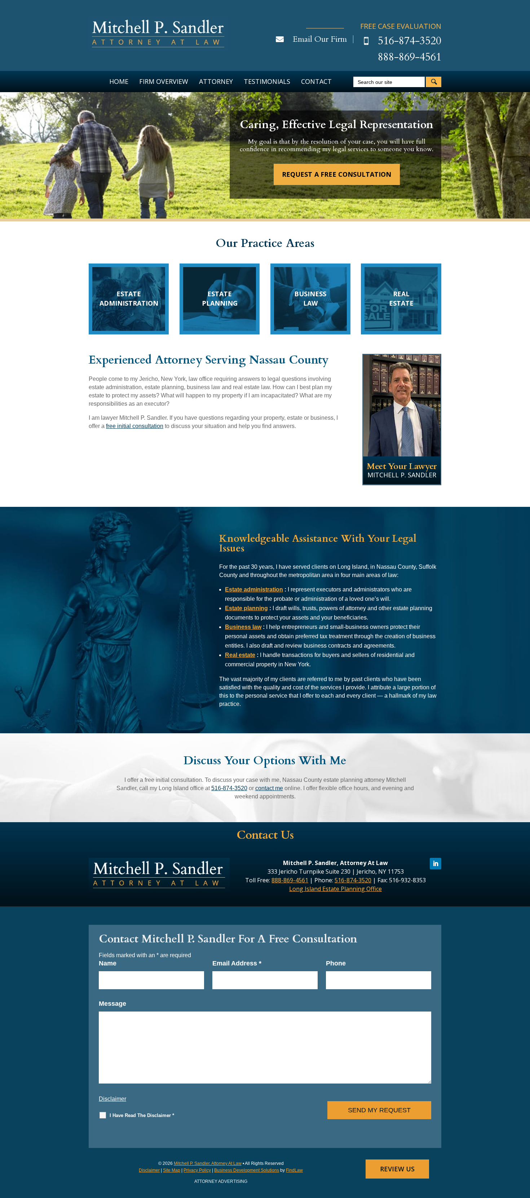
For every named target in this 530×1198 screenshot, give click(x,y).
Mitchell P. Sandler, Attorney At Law (208, 1163)
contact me (269, 788)
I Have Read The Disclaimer (142, 1115)
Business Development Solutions (246, 1170)
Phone (336, 963)
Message (112, 1003)
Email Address (236, 963)
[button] (523, 1146)
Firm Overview (163, 81)
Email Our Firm (320, 39)
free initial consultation (134, 426)
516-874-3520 (409, 40)
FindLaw (294, 1170)
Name (107, 963)
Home (118, 81)
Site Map (171, 1170)
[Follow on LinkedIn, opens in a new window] (435, 863)
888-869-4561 (409, 57)
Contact (316, 81)
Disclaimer (112, 1099)
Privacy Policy (197, 1170)
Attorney (216, 81)
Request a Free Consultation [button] (336, 174)
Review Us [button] (397, 1169)
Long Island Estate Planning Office (335, 889)
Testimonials (267, 81)
